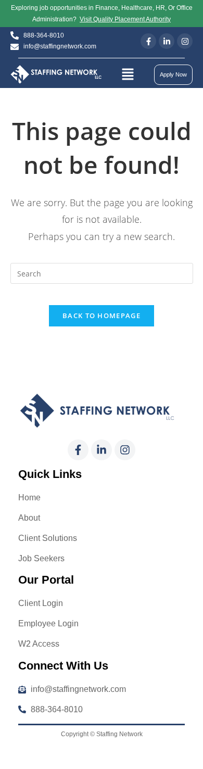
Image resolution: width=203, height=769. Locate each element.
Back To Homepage (101, 315)
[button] (127, 74)
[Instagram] (185, 41)
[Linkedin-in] (166, 41)
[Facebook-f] (148, 41)
